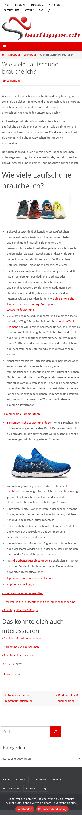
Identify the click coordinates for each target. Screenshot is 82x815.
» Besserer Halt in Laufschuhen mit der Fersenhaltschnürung (38, 601)
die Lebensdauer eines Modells (31, 560)
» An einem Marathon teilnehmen (22, 637)
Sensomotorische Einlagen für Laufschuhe (17, 696)
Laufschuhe (30, 54)
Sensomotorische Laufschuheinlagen (29, 422)
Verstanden (24, 809)
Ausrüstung (14, 54)
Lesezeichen (14, 673)
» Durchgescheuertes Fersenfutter (22, 592)
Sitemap (29, 10)
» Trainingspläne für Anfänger (20, 609)
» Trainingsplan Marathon (18, 654)
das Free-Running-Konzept (34, 303)
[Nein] (77, 804)
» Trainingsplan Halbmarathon (21, 413)
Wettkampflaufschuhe (20, 308)
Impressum (37, 4)
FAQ (41, 10)
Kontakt (20, 4)
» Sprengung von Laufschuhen (20, 646)
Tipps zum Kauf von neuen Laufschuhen (31, 577)
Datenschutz (11, 10)
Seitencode (8, 663)
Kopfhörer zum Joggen (21, 583)
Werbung (54, 4)
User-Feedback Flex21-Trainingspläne (65, 696)
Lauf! (7, 4)
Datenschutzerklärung (52, 809)
